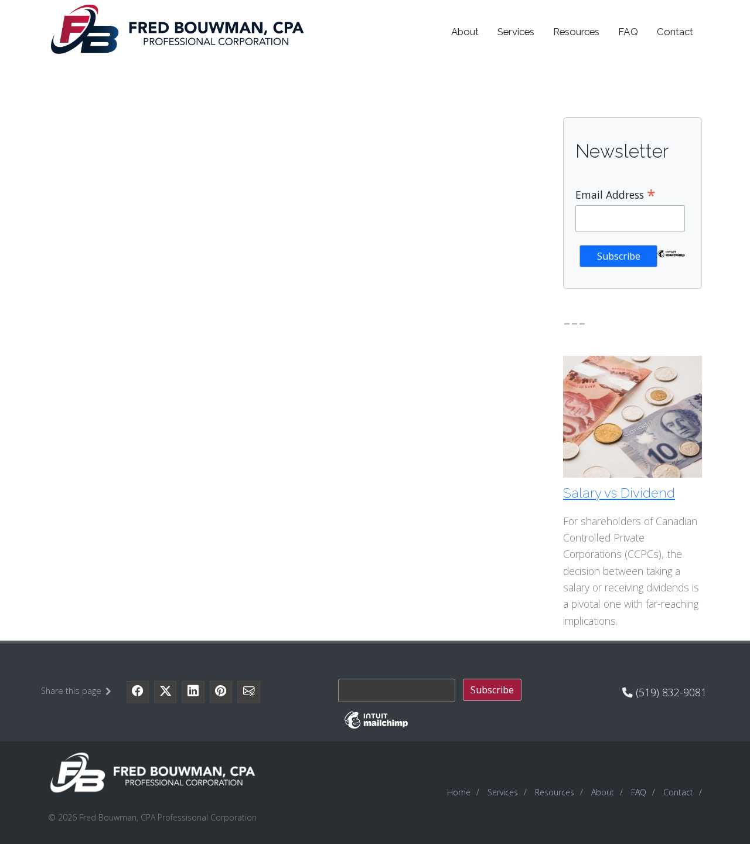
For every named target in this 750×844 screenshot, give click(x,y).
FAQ (628, 32)
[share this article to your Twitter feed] (165, 692)
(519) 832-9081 (670, 692)
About (465, 32)
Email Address (615, 194)
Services (515, 32)
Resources (576, 32)
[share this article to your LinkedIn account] (193, 692)
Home (459, 792)
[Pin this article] (221, 692)
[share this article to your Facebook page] (138, 692)
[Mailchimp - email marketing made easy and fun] (671, 261)
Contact (675, 32)
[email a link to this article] (248, 692)
